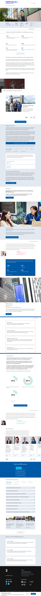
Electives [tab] (26, 148)
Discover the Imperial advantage (20, 121)
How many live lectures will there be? (11, 508)
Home (6, 5)
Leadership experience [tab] (23, 151)
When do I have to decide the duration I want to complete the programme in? (17, 496)
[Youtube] (11, 581)
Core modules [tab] (16, 148)
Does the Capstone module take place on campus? (13, 502)
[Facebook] (6, 584)
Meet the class (9, 274)
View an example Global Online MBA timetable (20, 143)
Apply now (19, 468)
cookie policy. (5, 595)
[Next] (34, 117)
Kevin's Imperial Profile (24, 455)
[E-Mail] (9, 584)
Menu (33, 3)
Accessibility (29, 590)
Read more (8, 167)
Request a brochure (20, 471)
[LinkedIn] (6, 581)
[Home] (13, 2)
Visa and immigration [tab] (8, 484)
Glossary (24, 590)
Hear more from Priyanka (20, 423)
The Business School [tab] (16, 484)
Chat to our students (20, 474)
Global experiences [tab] (15, 151)
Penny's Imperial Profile (8, 455)
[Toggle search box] (31, 3)
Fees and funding (31, 25)
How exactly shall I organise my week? (12, 490)
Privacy (34, 590)
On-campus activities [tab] (8, 151)
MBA (8, 5)
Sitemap (20, 590)
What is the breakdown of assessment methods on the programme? (16, 493)
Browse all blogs (20, 532)
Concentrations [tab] (32, 148)
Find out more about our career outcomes (20, 405)
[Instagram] (9, 581)
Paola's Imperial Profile (32, 455)
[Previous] (31, 117)
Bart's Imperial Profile (16, 455)
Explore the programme (20, 53)
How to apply (10, 197)
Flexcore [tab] (21, 148)
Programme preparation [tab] (9, 148)
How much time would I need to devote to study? (13, 487)
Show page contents (31, 28)
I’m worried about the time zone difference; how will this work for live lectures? (17, 511)
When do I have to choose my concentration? (13, 499)
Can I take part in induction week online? (12, 505)
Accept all (33, 593)
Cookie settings (28, 593)
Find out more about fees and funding (12, 237)
